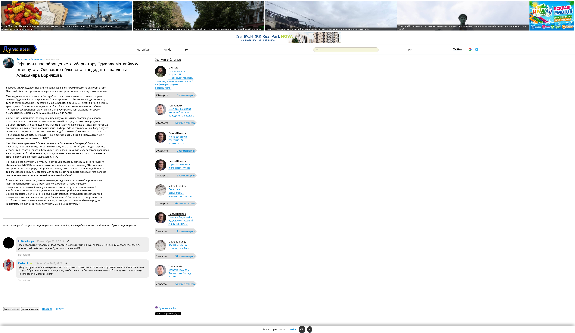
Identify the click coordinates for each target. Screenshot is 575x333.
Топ (187, 49)
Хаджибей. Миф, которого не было (179, 246)
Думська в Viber (168, 308)
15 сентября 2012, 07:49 (48, 263)
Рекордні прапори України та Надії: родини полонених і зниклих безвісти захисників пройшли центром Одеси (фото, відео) (197, 29)
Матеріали (143, 49)
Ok (302, 329)
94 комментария (185, 256)
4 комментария (186, 231)
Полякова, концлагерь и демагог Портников (180, 193)
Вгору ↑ (60, 308)
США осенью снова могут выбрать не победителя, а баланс (181, 112)
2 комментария (186, 150)
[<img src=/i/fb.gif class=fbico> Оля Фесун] (8, 247)
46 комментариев (184, 203)
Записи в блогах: (168, 59)
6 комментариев (185, 123)
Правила (47, 308)
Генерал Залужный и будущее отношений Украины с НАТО (180, 220)
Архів (167, 49)
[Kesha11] (8, 269)
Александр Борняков (29, 59)
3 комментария (186, 95)
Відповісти (24, 254)
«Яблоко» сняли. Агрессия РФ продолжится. (177, 140)
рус (410, 49)
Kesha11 (23, 263)
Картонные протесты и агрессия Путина (180, 166)
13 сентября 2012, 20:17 (50, 241)
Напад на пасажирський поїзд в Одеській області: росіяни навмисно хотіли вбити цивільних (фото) (317, 29)
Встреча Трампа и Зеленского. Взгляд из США (179, 273)
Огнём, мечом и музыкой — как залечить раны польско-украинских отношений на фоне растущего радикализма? (174, 79)
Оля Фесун (27, 241)
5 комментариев (185, 284)
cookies (292, 329)
